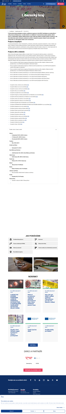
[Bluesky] (57, 380)
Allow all (11, 411)
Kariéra (24, 3)
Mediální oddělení (36, 391)
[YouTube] (39, 380)
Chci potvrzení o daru (25, 392)
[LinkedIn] (48, 380)
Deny (54, 411)
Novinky (33, 20)
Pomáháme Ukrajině (17, 1)
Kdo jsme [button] (14, 3)
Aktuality (10, 3)
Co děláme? (12, 31)
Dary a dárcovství (36, 394)
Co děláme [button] (20, 3)
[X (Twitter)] (35, 380)
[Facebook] (30, 380)
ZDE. (28, 106)
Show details (60, 407)
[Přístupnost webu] (63, 1)
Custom (32, 411)
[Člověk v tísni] (4, 4)
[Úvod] (7, 31)
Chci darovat (23, 391)
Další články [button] (33, 345)
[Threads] (52, 380)
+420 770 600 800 (11, 392)
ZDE (28, 85)
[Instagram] (44, 380)
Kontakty (29, 3)
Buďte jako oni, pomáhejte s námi (33, 370)
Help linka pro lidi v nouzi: (13, 391)
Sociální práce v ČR (18, 31)
